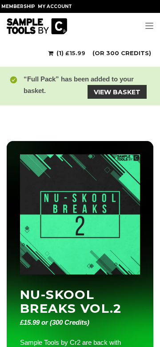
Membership (18, 6)
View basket (117, 92)
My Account (55, 6)
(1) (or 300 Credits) (103, 52)
